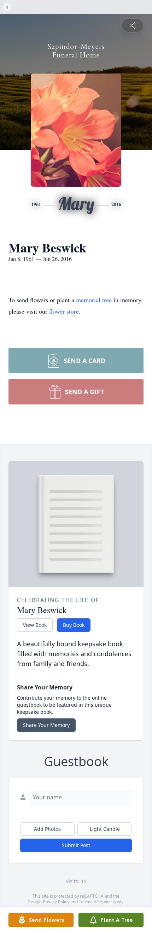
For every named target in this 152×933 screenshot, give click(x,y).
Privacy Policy (56, 902)
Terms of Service (95, 902)
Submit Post (76, 845)
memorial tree (94, 300)
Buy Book (73, 625)
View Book (35, 625)
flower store (64, 311)
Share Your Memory (46, 725)
